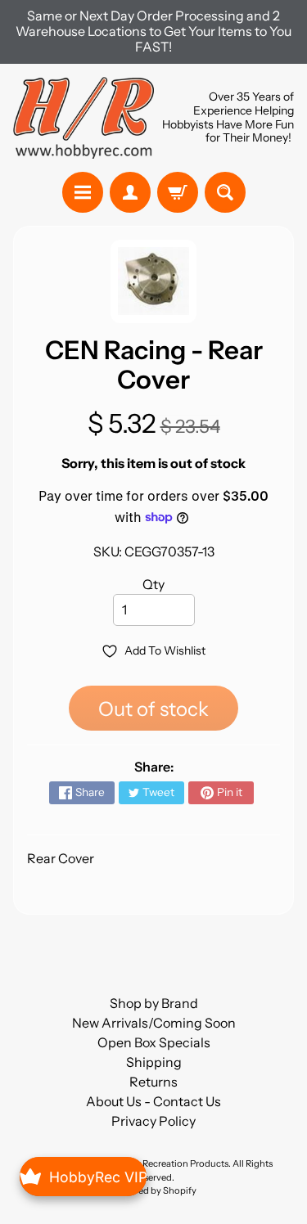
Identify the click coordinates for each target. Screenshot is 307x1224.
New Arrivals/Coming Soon (154, 1023)
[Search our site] (225, 192)
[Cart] (177, 192)
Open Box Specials (153, 1042)
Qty (153, 584)
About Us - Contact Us (153, 1101)
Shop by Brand (154, 1003)
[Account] (130, 192)
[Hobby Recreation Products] (83, 118)
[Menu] (82, 192)
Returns (153, 1081)
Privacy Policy (153, 1121)
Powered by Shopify (153, 1190)
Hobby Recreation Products (170, 1163)
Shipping (154, 1062)
